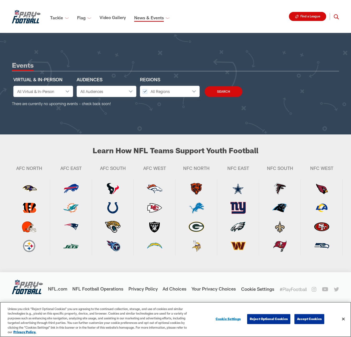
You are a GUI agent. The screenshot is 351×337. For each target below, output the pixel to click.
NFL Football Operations (97, 288)
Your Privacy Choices (213, 288)
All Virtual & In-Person (35, 91)
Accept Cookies (309, 319)
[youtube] (325, 289)
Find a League (310, 16)
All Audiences (91, 91)
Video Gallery (113, 17)
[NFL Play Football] (26, 16)
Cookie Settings (257, 289)
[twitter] (336, 289)
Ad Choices (174, 288)
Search (223, 91)
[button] (336, 16)
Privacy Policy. (24, 332)
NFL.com (57, 288)
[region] (175, 319)
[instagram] (314, 289)
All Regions (160, 91)
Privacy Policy (143, 288)
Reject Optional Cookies (269, 319)
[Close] (343, 319)
